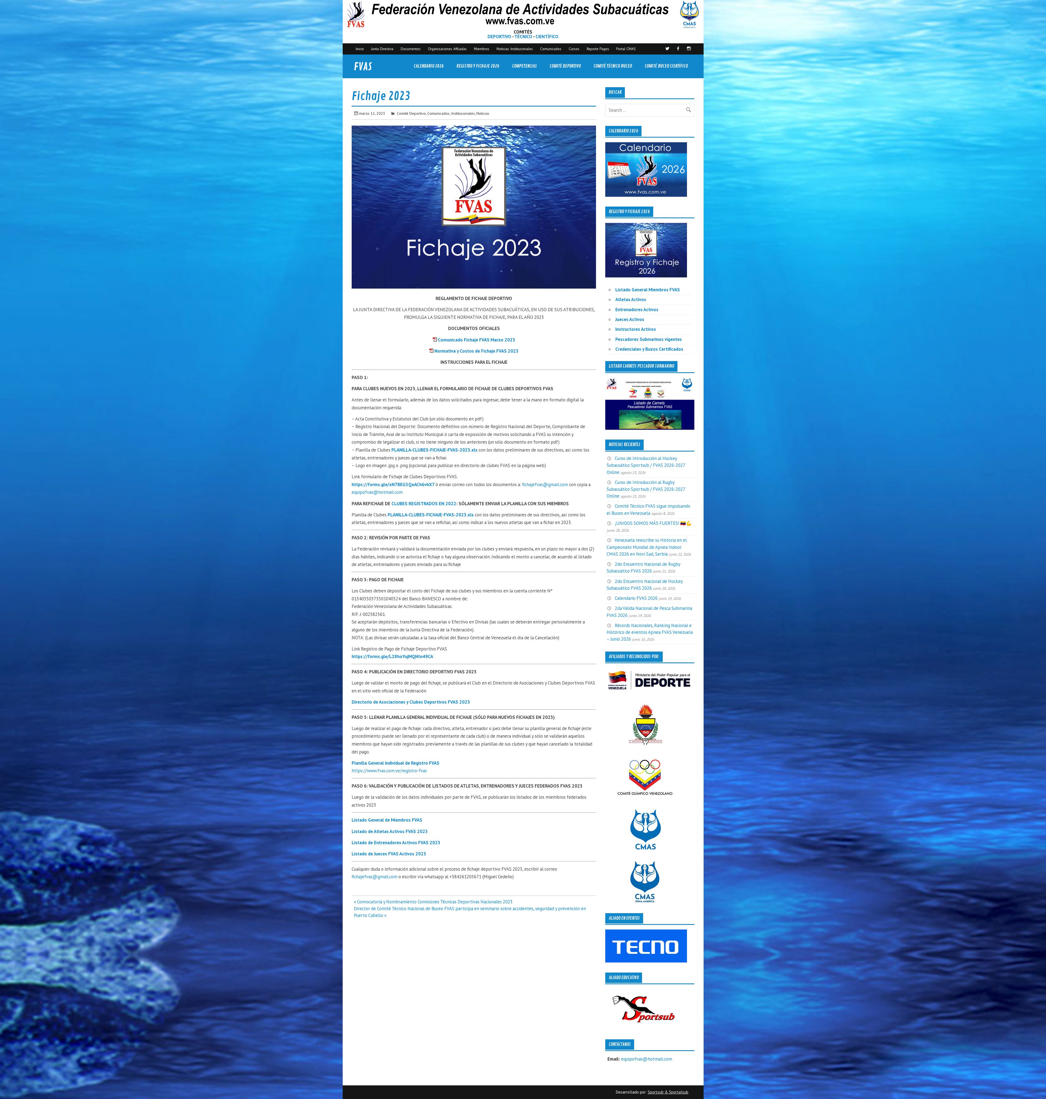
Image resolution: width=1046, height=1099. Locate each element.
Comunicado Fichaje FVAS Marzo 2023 (476, 340)
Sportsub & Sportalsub (668, 1092)
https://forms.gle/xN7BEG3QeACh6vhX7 (393, 485)
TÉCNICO (523, 37)
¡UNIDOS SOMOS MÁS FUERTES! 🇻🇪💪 (653, 523)
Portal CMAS (626, 48)
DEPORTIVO (499, 37)
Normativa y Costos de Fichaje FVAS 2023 (476, 351)
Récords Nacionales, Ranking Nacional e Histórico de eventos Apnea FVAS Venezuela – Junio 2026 (650, 632)
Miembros (481, 48)
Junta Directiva (382, 48)
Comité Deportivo (565, 66)
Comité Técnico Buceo (613, 66)
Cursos (574, 48)
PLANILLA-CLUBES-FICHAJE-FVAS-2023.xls (434, 450)
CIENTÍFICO (547, 37)
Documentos (411, 48)
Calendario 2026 (429, 66)
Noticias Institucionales (515, 48)
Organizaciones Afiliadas (447, 48)
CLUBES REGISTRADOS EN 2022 (423, 504)
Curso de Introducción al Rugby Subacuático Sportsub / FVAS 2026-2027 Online (646, 489)
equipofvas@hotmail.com (377, 492)
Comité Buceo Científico (666, 66)
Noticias (482, 113)
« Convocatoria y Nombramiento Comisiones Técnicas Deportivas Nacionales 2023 (433, 902)
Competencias (524, 66)
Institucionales (463, 113)
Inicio (359, 48)
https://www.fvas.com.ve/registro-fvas (389, 771)
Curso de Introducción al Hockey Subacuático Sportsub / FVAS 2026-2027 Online (646, 465)
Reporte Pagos (598, 48)
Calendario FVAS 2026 (636, 598)
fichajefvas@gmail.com (545, 485)
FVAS (363, 67)
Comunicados (550, 48)
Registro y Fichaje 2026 (478, 66)
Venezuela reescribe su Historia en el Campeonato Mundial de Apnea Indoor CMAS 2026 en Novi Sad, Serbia (647, 547)
